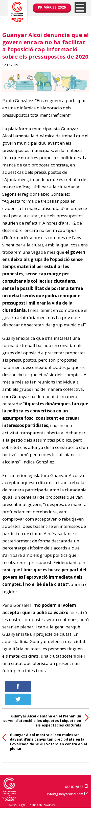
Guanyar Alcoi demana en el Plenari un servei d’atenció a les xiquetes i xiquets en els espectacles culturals (42, 721)
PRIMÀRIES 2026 (52, 7)
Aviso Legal (17, 805)
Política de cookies (41, 805)
